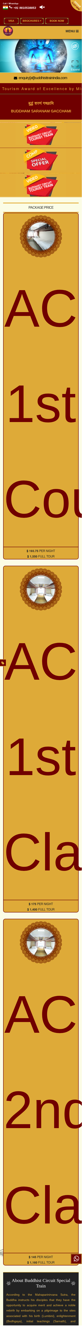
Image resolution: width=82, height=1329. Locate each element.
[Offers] (3, 662)
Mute (75, 46)
